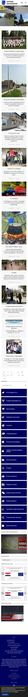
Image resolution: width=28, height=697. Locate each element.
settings (16, 691)
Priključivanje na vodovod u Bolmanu (14, 327)
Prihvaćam (5, 694)
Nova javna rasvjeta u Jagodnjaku (14, 99)
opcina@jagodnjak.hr (15, 643)
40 (7, 375)
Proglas (14, 272)
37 (18, 372)
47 (18, 375)
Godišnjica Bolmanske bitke (14, 306)
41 (11, 375)
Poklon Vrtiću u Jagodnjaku (14, 356)
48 (22, 375)
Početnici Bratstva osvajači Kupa (14, 51)
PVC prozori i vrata (14, 133)
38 (22, 372)
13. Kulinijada (14, 198)
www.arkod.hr (14, 678)
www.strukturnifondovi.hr (14, 675)
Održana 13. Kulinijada (14, 168)
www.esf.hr (14, 673)
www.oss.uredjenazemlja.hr (14, 676)
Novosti (18, 61)
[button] (2, 8)
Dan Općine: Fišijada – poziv (14, 246)
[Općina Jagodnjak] (9, 2)
